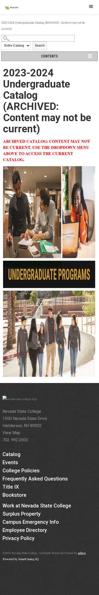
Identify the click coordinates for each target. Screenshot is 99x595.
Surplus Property (22, 514)
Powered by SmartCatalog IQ (21, 559)
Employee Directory (25, 530)
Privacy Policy (19, 538)
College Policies (21, 471)
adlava (82, 553)
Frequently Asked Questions (35, 479)
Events (10, 462)
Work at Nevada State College (37, 506)
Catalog (12, 454)
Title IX (11, 487)
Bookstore (14, 495)
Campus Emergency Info (31, 522)
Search (40, 45)
